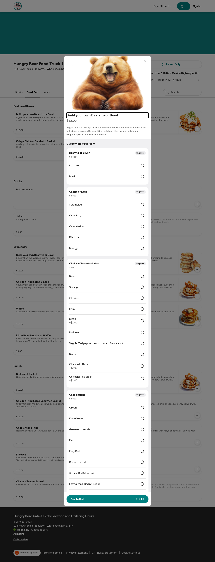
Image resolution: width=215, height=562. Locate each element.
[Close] (145, 61)
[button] (107, 83)
